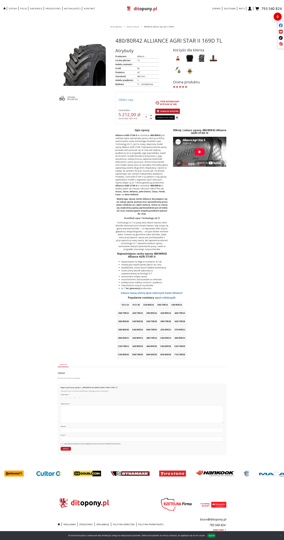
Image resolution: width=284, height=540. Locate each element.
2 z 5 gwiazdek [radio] (67, 398)
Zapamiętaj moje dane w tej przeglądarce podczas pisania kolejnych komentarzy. (92, 444)
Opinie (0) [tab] (63, 364)
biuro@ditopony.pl (213, 519)
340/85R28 (137, 321)
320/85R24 (148, 304)
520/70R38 (179, 346)
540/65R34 (165, 337)
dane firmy (219, 530)
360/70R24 (162, 304)
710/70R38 (179, 354)
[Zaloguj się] (250, 8)
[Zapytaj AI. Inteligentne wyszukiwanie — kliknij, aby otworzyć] (278, 17)
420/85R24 (165, 313)
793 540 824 (271, 8)
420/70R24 (137, 313)
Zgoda (211, 535)
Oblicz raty (125, 100)
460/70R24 (179, 313)
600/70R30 (151, 329)
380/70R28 (165, 321)
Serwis (216, 8)
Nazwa (63, 426)
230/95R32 (165, 329)
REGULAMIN (69, 524)
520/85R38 (123, 354)
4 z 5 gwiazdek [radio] (76, 398)
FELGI (23, 8)
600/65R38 (151, 354)
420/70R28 (179, 321)
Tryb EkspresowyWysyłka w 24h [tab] (169, 103)
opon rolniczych (165, 297)
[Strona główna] (59, 524)
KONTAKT (89, 8)
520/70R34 (123, 346)
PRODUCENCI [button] (53, 8)
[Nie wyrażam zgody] (280, 535)
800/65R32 (123, 337)
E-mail (63, 435)
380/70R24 (123, 313)
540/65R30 (137, 329)
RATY (242, 8)
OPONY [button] (13, 8)
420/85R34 (137, 337)
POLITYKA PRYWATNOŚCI (150, 524)
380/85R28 (123, 329)
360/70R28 (151, 321)
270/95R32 (179, 329)
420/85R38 (137, 346)
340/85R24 (176, 304)
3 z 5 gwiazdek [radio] (71, 398)
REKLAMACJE (102, 524)
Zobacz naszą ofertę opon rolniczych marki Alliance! (152, 293)
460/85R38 (151, 346)
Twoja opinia (65, 404)
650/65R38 (165, 354)
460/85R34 (179, 337)
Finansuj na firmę (165, 117)
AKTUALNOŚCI (72, 8)
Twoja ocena (65, 395)
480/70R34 (151, 337)
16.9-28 (136, 304)
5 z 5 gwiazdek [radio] (80, 398)
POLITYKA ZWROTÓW (123, 524)
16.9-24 (125, 304)
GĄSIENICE (36, 8)
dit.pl (145, 8)
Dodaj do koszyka (169, 111)
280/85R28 (123, 321)
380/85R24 (151, 313)
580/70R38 (137, 354)
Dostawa (230, 8)
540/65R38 (165, 346)
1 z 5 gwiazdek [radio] (62, 398)
